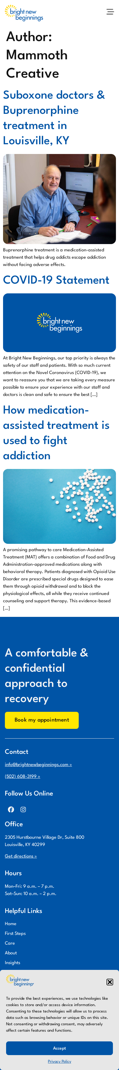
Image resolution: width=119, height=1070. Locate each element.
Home (10, 924)
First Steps (15, 934)
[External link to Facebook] (11, 809)
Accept (59, 1048)
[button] (110, 982)
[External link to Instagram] (23, 809)
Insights (12, 963)
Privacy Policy (59, 1062)
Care (10, 943)
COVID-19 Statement (56, 280)
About (11, 953)
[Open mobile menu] (110, 12)
